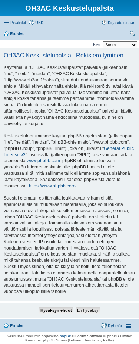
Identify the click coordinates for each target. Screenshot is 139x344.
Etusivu (17, 326)
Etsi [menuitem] (133, 34)
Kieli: (97, 44)
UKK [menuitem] (39, 22)
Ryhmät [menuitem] (115, 326)
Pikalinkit (18, 22)
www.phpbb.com (43, 160)
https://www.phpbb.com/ (52, 185)
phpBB (66, 336)
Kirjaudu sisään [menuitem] (121, 22)
